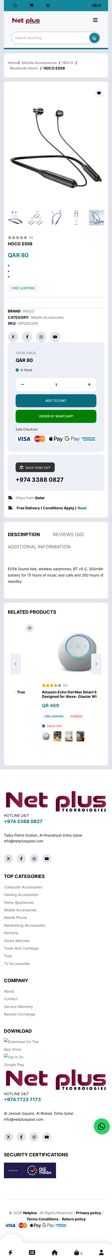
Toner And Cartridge (21, 948)
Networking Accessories (24, 925)
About (9, 991)
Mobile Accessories (39, 62)
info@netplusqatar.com (23, 841)
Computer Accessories (23, 887)
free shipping (23, 288)
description (24, 534)
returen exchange (19, 1014)
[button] (96, 664)
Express (54, 716)
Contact (10, 998)
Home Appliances (19, 902)
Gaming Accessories (21, 894)
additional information (39, 546)
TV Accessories (17, 963)
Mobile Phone (15, 917)
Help (96, 5)
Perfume (11, 933)
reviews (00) (68, 534)
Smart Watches (17, 940)
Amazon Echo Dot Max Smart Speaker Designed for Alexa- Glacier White (53, 694)
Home (13, 62)
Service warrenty (18, 1006)
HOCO (67, 62)
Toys (8, 956)
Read (82, 508)
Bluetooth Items (24, 68)
